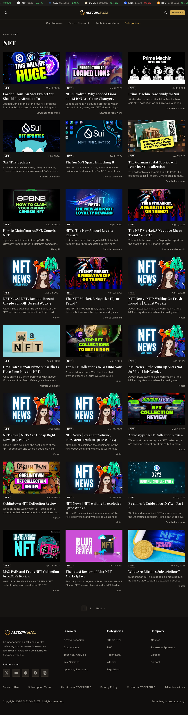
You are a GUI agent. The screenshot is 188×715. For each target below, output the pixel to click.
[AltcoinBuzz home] (94, 13)
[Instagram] (44, 673)
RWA (109, 647)
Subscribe (177, 12)
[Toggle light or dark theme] (166, 13)
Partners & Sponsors (163, 647)
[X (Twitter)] (6, 673)
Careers (155, 654)
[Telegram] (25, 673)
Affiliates (155, 640)
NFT (7, 88)
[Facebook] (35, 673)
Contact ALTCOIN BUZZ (141, 687)
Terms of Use (11, 687)
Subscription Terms (39, 687)
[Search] (6, 13)
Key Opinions (71, 662)
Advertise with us (175, 687)
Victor (56, 317)
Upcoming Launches (76, 669)
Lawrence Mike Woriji (48, 112)
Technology (114, 654)
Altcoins (112, 662)
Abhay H (55, 249)
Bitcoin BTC (114, 640)
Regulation (113, 669)
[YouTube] (16, 673)
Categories (132, 23)
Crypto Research (79, 23)
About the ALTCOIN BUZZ (76, 687)
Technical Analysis (107, 23)
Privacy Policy (109, 687)
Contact (155, 662)
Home (6, 34)
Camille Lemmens (175, 108)
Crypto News (54, 23)
